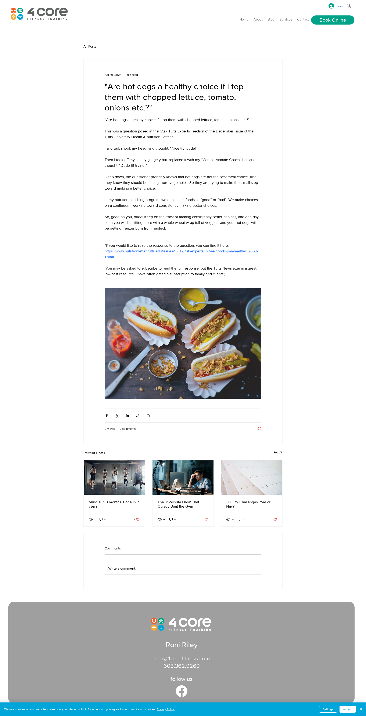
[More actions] (258, 74)
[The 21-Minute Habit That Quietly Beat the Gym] (183, 477)
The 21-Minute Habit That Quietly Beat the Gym (178, 504)
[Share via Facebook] (107, 416)
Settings (328, 709)
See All (278, 452)
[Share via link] (138, 416)
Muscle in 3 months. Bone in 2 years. (114, 504)
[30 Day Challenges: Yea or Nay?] (251, 477)
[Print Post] (148, 416)
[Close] (360, 709)
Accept (347, 709)
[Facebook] (181, 691)
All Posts (89, 46)
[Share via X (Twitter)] (117, 416)
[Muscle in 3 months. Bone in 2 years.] (114, 477)
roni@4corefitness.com (181, 658)
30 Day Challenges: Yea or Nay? (248, 504)
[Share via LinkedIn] (127, 416)
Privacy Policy (166, 709)
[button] (349, 6)
